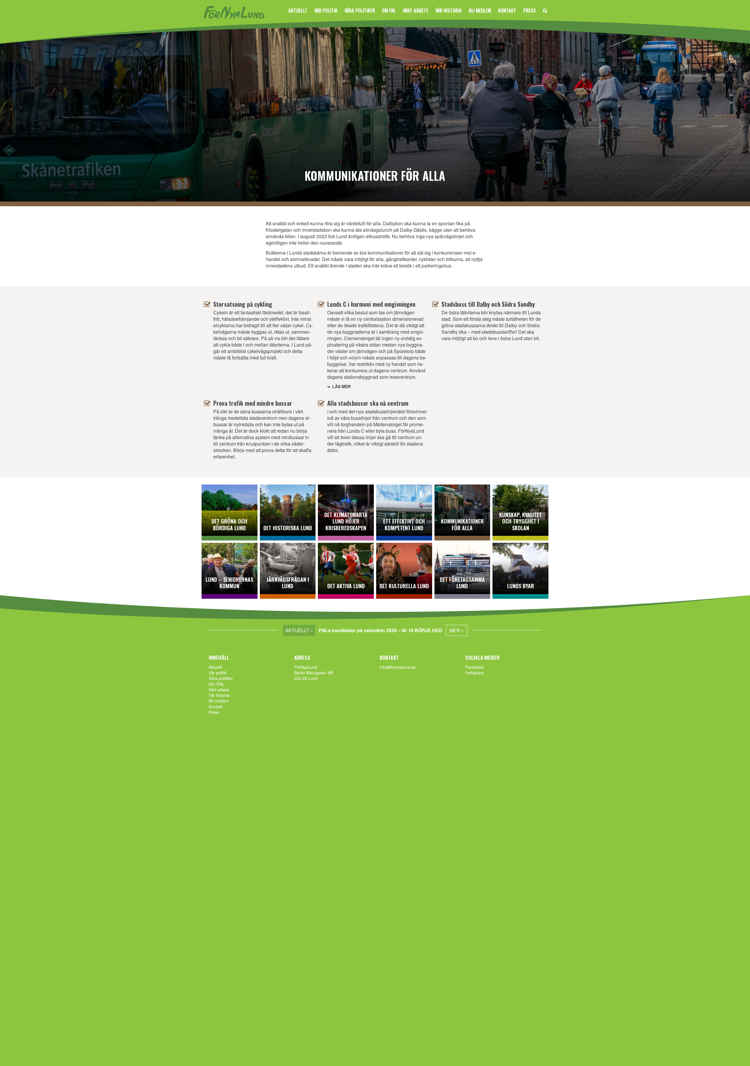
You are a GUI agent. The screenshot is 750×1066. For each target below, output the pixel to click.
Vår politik (326, 10)
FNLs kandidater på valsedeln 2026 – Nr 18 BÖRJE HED (380, 630)
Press (529, 10)
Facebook (474, 667)
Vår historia (448, 10)
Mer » (456, 630)
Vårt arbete (415, 10)
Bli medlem (480, 10)
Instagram (474, 673)
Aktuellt (297, 10)
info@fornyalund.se (398, 667)
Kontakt (507, 10)
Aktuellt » (299, 630)
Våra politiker (360, 10)
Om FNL (389, 10)
